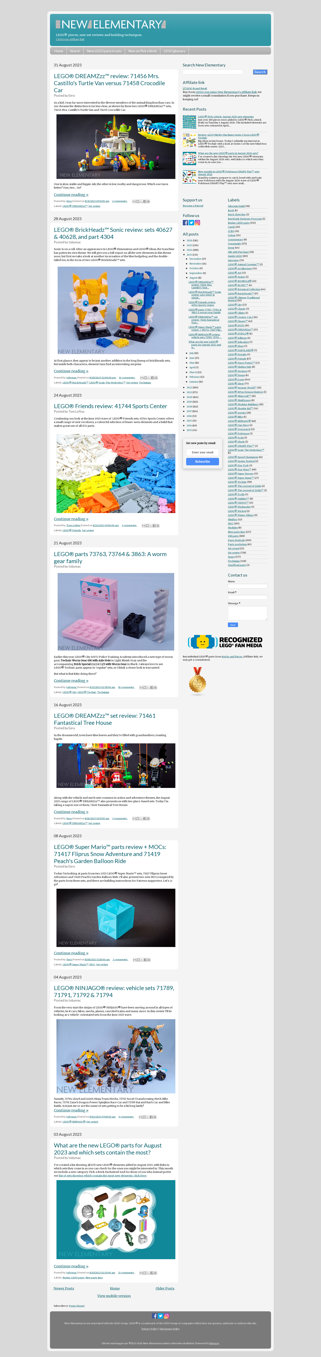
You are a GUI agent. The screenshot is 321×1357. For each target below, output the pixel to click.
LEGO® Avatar (236, 276)
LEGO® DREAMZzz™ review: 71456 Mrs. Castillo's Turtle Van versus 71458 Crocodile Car (109, 83)
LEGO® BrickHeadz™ (75, 382)
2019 (189, 401)
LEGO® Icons (236, 379)
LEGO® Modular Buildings (243, 404)
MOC (92, 964)
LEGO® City (69, 692)
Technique (145, 382)
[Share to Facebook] (145, 201)
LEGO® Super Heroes (240, 473)
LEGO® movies (237, 412)
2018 (190, 406)
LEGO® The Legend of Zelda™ (246, 490)
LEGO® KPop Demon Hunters (245, 392)
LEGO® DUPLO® (238, 333)
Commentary (235, 239)
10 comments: (126, 687)
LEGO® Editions (237, 338)
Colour (232, 235)
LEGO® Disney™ (238, 321)
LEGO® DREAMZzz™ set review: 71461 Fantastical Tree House (104, 719)
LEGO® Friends (72, 530)
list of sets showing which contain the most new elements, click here (102, 1175)
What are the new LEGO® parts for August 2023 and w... (205, 344)
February (194, 376)
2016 (189, 416)
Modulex (233, 527)
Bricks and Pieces (232, 656)
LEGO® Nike (235, 416)
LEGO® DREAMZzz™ (75, 206)
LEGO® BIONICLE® (240, 281)
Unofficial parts (237, 565)
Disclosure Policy (170, 1328)
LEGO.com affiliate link (70, 39)
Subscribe (202, 461)
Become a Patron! (193, 205)
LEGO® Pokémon (238, 433)
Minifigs (232, 519)
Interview (233, 260)
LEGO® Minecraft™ (239, 396)
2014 (189, 425)
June (192, 358)
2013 (189, 430)
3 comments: (129, 525)
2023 (190, 254)
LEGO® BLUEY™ (238, 285)
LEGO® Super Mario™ (75, 964)
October (194, 268)
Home (58, 51)
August (193, 277)
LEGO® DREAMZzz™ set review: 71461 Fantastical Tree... (204, 320)
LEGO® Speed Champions (243, 457)
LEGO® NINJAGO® (74, 1121)
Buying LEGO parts (73, 1277)
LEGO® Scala (236, 437)
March (193, 372)
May (192, 362)
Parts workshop (237, 544)
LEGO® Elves (236, 346)
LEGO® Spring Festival (241, 461)
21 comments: (126, 1272)
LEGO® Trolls (236, 494)
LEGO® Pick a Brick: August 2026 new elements (226, 116)
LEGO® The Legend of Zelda (244, 486)
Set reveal (233, 548)
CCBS (231, 231)
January (194, 381)
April (192, 367)
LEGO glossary (174, 51)
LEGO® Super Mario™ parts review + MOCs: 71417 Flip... (205, 328)
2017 (189, 411)
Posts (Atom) (77, 1305)
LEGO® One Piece (238, 425)
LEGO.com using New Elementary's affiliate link (226, 92)
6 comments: (126, 1116)
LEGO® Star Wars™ (239, 469)
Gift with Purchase (238, 252)
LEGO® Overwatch (239, 429)
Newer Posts (64, 1288)
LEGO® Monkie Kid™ (240, 408)
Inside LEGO (235, 256)
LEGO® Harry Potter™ (241, 362)
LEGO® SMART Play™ (241, 446)
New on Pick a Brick (142, 51)
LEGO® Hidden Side (239, 366)
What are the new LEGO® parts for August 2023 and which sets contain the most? (108, 1149)
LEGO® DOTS (236, 325)
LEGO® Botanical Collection (244, 289)
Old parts (233, 536)
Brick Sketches (237, 214)
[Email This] (134, 201)
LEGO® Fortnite (237, 354)
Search (75, 51)
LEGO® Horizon (237, 371)
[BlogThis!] (138, 201)
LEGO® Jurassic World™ (242, 387)
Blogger (214, 1343)
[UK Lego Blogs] (198, 696)
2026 (190, 240)
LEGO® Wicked (237, 511)
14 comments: (127, 377)
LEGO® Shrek (236, 441)
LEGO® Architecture (240, 268)
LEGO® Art (234, 272)
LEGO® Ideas (236, 383)
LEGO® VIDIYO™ (238, 502)
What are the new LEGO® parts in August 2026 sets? (228, 153)
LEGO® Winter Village (241, 515)
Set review (94, 206)
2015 (189, 420)
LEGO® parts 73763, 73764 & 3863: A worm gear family (205, 311)
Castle (231, 227)
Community (234, 243)
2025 (190, 245)
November (195, 263)
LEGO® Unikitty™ (238, 498)
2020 (190, 397)
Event (231, 247)
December (195, 258)
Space (231, 556)
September (196, 273)
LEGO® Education (238, 342)
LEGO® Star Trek (238, 465)
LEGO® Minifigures (239, 400)
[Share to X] (141, 201)
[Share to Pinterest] (148, 201)
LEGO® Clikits (236, 312)
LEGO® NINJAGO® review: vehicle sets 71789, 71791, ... (205, 336)
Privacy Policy (150, 1328)
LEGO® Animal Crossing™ (243, 264)
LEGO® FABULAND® (241, 350)
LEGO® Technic (86, 692)
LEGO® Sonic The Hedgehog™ (107, 382)
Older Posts (165, 1288)
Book (231, 210)
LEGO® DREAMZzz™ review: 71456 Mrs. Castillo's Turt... (201, 285)
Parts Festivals (236, 540)
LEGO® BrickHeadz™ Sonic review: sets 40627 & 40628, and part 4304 (113, 233)
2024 (190, 250)
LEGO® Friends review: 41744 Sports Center (110, 405)
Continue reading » (71, 194)
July (191, 353)
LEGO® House (236, 375)
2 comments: (120, 201)
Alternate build (236, 206)
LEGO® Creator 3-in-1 (240, 317)
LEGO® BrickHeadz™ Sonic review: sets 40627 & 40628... (205, 295)
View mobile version (114, 1296)
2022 (190, 387)
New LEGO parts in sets (104, 51)
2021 (189, 392)
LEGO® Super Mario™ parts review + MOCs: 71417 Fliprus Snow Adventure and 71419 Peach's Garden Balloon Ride (110, 853)
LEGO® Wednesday (239, 506)
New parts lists (94, 1277)
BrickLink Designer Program (245, 218)
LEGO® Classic (237, 308)
